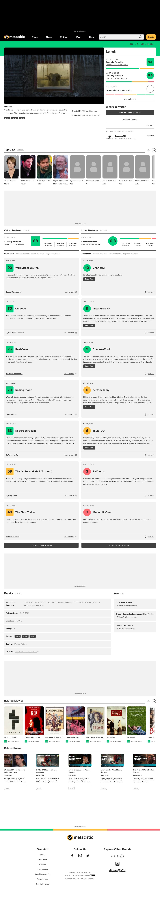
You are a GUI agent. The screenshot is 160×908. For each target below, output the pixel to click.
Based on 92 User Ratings (116, 78)
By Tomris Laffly (12, 455)
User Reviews (89, 230)
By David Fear (11, 414)
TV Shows (64, 37)
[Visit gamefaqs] (117, 871)
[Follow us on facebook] (72, 857)
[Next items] (154, 150)
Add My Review (130, 99)
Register (150, 37)
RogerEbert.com (21, 430)
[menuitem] (35, 37)
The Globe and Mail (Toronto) (29, 471)
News (91, 37)
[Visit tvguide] (117, 865)
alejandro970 (98, 308)
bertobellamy (97, 390)
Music (78, 37)
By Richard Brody (12, 536)
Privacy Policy (42, 869)
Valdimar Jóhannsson (90, 111)
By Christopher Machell (15, 333)
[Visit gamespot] (117, 857)
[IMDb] (92, 875)
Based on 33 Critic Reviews (117, 65)
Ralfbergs (95, 471)
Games (35, 37)
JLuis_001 (96, 430)
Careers (42, 864)
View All (20, 150)
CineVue (16, 308)
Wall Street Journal (23, 268)
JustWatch (150, 125)
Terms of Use (42, 879)
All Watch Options (130, 119)
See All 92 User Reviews (119, 545)
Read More (89, 279)
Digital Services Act (42, 874)
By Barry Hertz (11, 496)
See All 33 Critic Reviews (41, 545)
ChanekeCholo (99, 349)
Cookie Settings (42, 884)
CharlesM (95, 268)
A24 (142, 44)
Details (8, 593)
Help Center (43, 859)
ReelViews (18, 349)
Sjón (83, 115)
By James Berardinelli (14, 374)
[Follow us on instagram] (80, 857)
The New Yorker (21, 512)
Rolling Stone (20, 390)
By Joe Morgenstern (13, 292)
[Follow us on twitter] (88, 857)
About (42, 854)
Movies (49, 37)
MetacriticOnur (99, 512)
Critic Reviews (13, 230)
